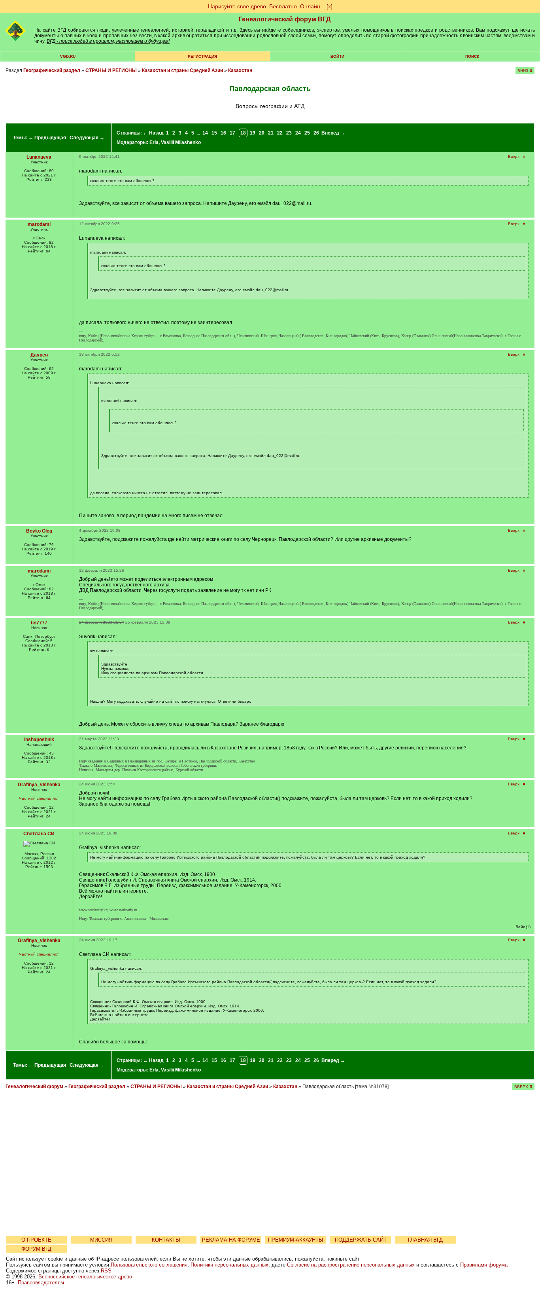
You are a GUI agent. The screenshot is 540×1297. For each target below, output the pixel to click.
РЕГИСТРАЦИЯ (202, 56)
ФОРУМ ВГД (36, 1249)
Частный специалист (39, 798)
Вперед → (333, 133)
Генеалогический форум (34, 1086)
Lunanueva (38, 157)
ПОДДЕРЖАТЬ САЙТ (361, 1240)
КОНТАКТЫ (166, 1240)
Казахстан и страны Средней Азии (182, 70)
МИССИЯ (101, 1240)
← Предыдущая (47, 137)
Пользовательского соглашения (149, 1265)
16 (223, 133)
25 (307, 133)
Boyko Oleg (39, 531)
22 (280, 133)
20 (261, 133)
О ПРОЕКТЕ (36, 1240)
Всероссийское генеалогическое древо (85, 1277)
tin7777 (39, 623)
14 (205, 133)
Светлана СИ (39, 833)
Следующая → (87, 137)
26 (316, 133)
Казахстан (240, 70)
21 (271, 133)
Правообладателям (41, 1283)
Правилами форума (484, 1265)
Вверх (513, 156)
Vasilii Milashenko (181, 142)
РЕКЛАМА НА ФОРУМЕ (231, 1240)
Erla (154, 142)
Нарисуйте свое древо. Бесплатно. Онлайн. (265, 6)
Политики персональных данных (229, 1265)
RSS (106, 1271)
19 (252, 133)
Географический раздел (51, 70)
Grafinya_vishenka (39, 784)
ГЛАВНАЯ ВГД (425, 1240)
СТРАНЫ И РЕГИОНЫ (111, 70)
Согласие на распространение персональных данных (351, 1265)
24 (298, 133)
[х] (329, 6)
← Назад (153, 133)
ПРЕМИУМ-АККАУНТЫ (295, 1240)
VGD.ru (68, 56)
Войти (337, 56)
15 (214, 133)
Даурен (39, 355)
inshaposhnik (39, 739)
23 (289, 133)
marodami (39, 224)
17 (232, 133)
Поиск (472, 56)
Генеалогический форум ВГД (284, 19)
